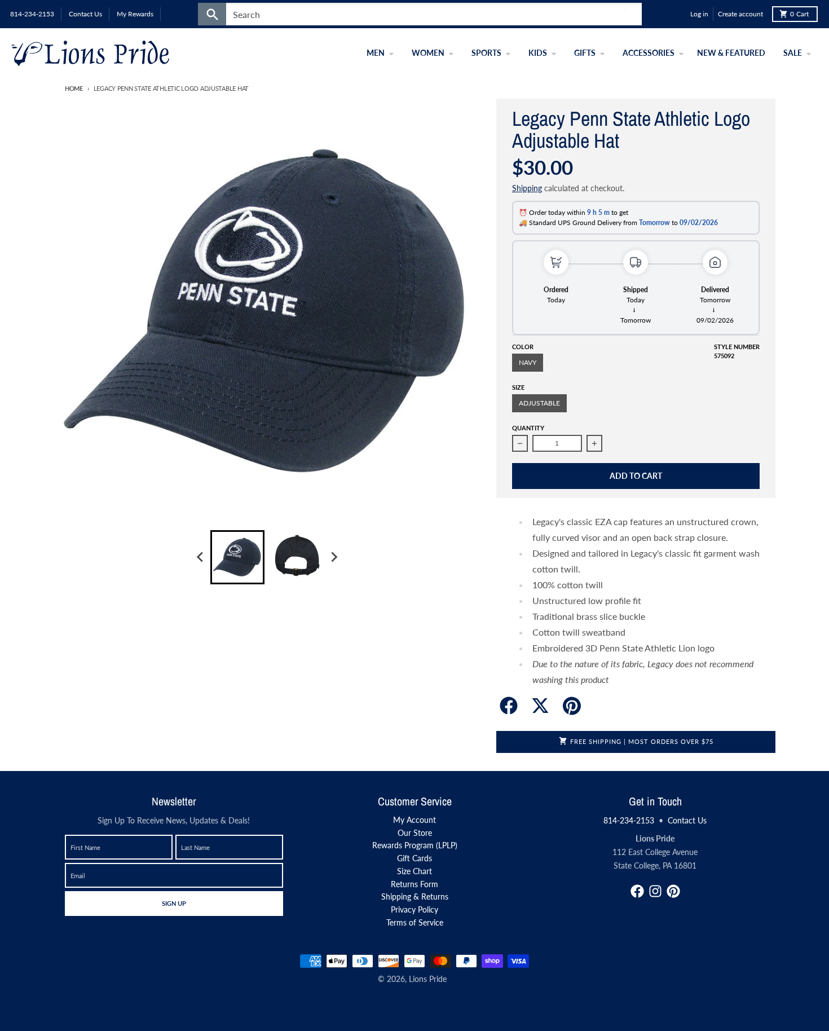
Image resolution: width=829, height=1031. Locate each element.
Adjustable (539, 403)
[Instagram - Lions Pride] (655, 891)
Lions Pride (428, 979)
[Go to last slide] (200, 557)
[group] (237, 557)
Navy (527, 362)
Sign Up (173, 903)
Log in (699, 14)
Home (74, 88)
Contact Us (687, 820)
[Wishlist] (679, 14)
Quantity (528, 427)
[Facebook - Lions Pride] (637, 891)
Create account (740, 14)
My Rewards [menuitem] (135, 14)
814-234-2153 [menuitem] (32, 14)
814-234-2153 (628, 820)
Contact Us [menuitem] (85, 14)
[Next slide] (333, 557)
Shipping (527, 188)
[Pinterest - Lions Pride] (673, 891)
